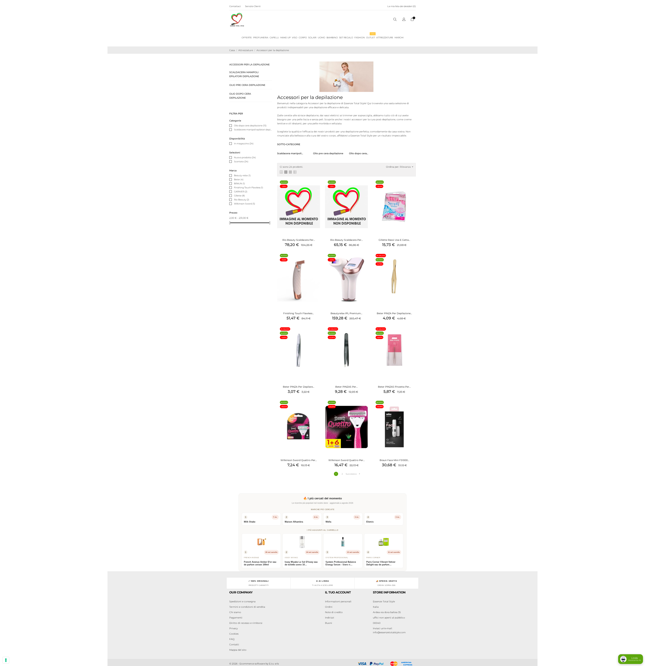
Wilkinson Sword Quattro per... (299, 460)
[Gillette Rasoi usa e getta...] (412, 186)
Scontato (241, 161)
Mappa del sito (237, 649)
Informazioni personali (338, 601)
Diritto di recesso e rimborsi (245, 623)
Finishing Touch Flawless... (298, 313)
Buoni (328, 623)
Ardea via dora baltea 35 (387, 612)
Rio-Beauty (241, 199)
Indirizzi (329, 617)
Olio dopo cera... (358, 153)
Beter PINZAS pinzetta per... (394, 386)
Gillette (239, 195)
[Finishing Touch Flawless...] (316, 260)
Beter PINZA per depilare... (298, 386)
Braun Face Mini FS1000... (394, 460)
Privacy (233, 628)
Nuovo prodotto (245, 157)
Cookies (234, 633)
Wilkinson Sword (244, 203)
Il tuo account (338, 592)
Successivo (353, 474)
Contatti (234, 644)
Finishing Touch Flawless (248, 187)
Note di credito (334, 612)
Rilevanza (406, 166)
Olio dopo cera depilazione (240, 95)
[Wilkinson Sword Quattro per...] (316, 406)
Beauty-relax (242, 175)
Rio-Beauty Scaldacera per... (298, 239)
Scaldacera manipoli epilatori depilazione (244, 74)
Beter (238, 179)
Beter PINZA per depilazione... (394, 313)
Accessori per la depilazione (249, 64)
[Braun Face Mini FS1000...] (412, 406)
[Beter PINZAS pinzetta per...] (412, 333)
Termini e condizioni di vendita (247, 606)
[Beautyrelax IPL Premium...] (364, 260)
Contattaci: (235, 6)
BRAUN (239, 183)
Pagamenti (235, 617)
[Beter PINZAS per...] (364, 333)
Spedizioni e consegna (242, 601)
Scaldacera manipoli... (290, 153)
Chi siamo (235, 612)
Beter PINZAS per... (346, 386)
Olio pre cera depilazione (247, 85)
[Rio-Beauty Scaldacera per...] (316, 186)
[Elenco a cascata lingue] (403, 19)
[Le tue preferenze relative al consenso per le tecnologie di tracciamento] (6, 660)
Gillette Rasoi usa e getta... (394, 239)
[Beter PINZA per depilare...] (316, 333)
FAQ (231, 639)
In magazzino (243, 143)
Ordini (328, 606)
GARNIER (240, 191)
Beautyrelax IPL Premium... (346, 313)
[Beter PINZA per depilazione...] (412, 260)
